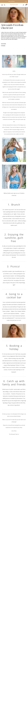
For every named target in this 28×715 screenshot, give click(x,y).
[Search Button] (5, 5)
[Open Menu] (2, 5)
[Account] (23, 5)
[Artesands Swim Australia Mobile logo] (14, 5)
